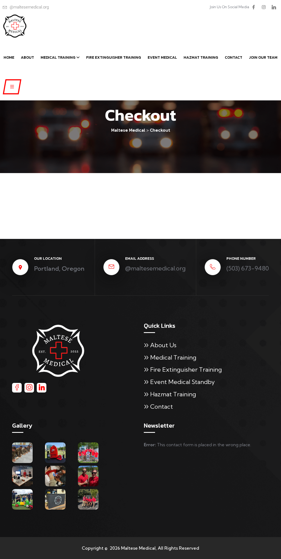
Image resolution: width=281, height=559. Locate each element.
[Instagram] (263, 7)
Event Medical (162, 57)
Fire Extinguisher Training (113, 57)
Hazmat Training (201, 57)
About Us (163, 345)
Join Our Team (263, 57)
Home (9, 57)
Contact (233, 57)
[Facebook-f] (253, 7)
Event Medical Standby (182, 382)
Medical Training (58, 57)
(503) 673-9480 (247, 268)
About (27, 57)
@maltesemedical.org (155, 268)
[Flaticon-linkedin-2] (273, 7)
